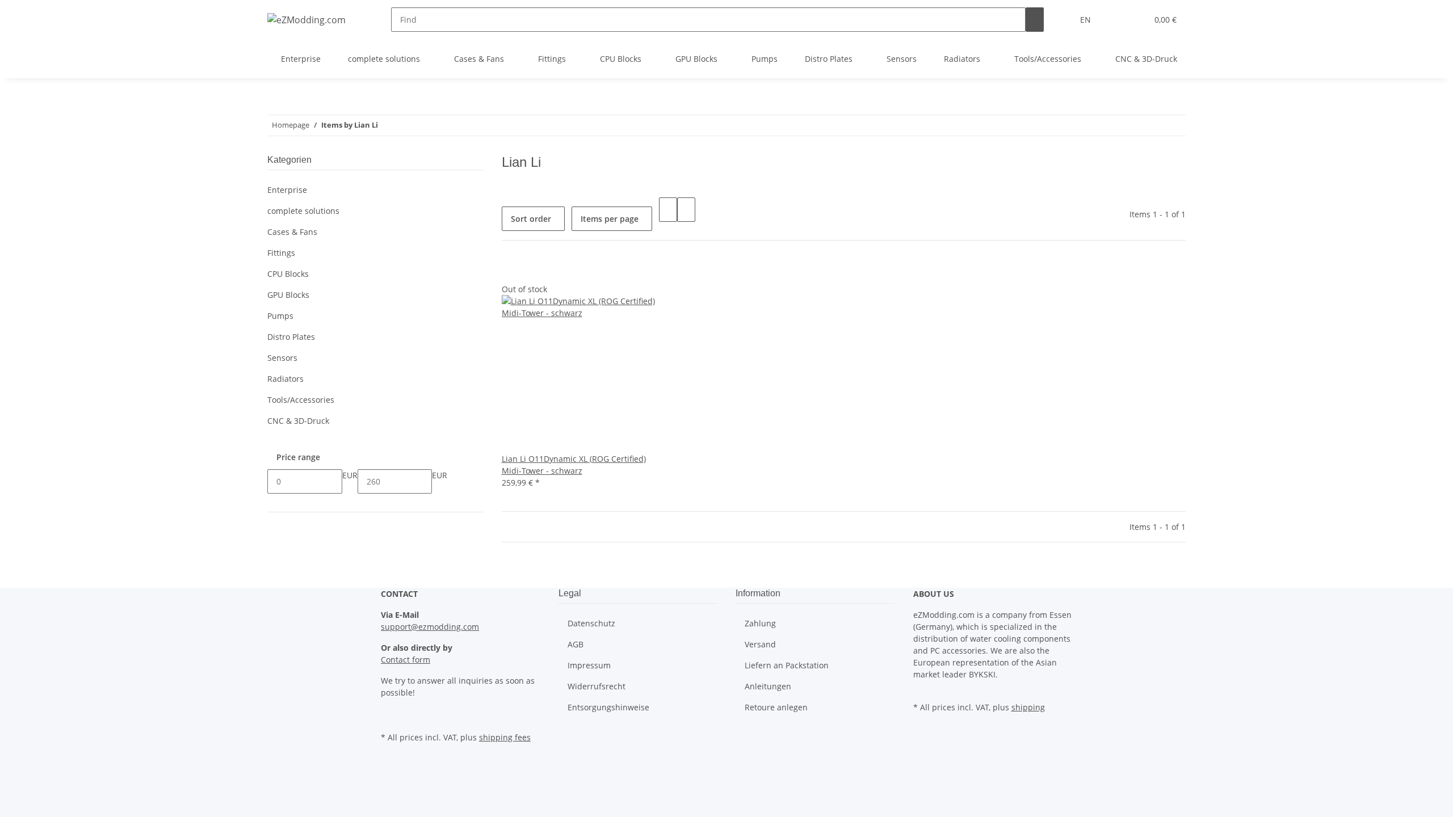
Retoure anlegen (776, 707)
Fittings (281, 252)
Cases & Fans (292, 231)
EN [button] (1086, 19)
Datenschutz (591, 623)
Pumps (280, 315)
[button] (1116, 19)
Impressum (589, 665)
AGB (575, 644)
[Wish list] (1134, 19)
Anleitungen (768, 686)
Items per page (610, 218)
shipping (1028, 707)
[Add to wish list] (511, 271)
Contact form (405, 659)
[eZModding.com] (306, 19)
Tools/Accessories (300, 399)
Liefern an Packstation (787, 665)
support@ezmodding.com (430, 626)
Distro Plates (291, 336)
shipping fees (505, 737)
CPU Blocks (288, 273)
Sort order (531, 218)
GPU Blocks (288, 294)
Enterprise (287, 189)
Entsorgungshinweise (608, 707)
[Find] (1035, 19)
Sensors (282, 357)
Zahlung (760, 623)
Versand (760, 644)
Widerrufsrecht (596, 686)
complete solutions (303, 210)
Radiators (285, 378)
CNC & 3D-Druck (298, 420)
